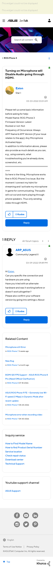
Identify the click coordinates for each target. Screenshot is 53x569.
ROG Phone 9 (13, 405)
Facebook (17, 512)
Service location (13, 451)
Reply (26, 222)
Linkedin (35, 512)
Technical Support (14, 463)
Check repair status (15, 455)
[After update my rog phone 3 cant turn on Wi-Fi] (48, 241)
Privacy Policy (33, 547)
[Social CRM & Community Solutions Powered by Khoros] (43, 562)
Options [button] (49, 58)
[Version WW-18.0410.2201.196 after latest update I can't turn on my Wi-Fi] (43, 241)
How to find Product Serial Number (23, 447)
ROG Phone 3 (10, 58)
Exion (11, 271)
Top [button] (8, 562)
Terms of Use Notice (12, 547)
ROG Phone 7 (12, 351)
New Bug (9, 361)
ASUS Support (12, 490)
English (10, 540)
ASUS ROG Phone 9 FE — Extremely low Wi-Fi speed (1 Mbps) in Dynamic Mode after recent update (26, 396)
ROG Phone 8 (13, 383)
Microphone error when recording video (23, 414)
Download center (14, 459)
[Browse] (5, 20)
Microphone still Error (15, 347)
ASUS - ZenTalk (18, 20)
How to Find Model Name (18, 443)
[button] (9, 214)
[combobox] (26, 39)
